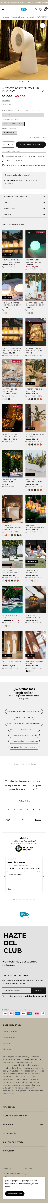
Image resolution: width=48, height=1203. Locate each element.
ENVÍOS (6, 202)
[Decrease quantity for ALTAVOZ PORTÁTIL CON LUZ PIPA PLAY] (4, 144)
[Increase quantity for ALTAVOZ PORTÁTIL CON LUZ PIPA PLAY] (13, 144)
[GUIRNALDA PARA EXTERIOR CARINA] (12, 418)
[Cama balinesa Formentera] (35, 554)
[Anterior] (4, 877)
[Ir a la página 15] (34, 899)
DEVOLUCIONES (9, 208)
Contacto (29, 1168)
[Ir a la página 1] (14, 899)
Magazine (7, 1049)
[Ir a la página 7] (23, 899)
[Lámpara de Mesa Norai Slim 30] (12, 373)
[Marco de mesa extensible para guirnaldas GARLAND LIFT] (12, 463)
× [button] (43, 1179)
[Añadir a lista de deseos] (43, 91)
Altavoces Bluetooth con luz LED (24, 17)
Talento (6, 1043)
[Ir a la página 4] (19, 899)
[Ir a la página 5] (20, 899)
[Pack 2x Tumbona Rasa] (12, 600)
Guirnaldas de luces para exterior (24, 747)
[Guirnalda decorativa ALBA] (35, 600)
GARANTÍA (7, 214)
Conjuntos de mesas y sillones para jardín (24, 723)
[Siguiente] (44, 877)
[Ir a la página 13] (31, 899)
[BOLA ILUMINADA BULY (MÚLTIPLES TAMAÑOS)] (12, 244)
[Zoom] (42, 25)
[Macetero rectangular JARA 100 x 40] (12, 554)
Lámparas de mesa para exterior (24, 735)
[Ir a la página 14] (33, 899)
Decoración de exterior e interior (24, 729)
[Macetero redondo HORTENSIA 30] (35, 373)
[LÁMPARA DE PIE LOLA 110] (12, 645)
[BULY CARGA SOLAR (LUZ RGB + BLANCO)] (35, 244)
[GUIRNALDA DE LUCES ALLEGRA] (35, 645)
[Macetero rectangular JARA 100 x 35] (35, 463)
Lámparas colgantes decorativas (24, 741)
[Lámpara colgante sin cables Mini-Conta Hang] (35, 287)
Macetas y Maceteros (24, 717)
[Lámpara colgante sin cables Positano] (35, 332)
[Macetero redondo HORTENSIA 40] (35, 418)
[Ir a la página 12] (30, 899)
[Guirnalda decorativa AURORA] (35, 509)
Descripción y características (15, 196)
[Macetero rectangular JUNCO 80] (12, 509)
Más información (14, 1193)
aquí (13, 180)
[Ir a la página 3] (17, 899)
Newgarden (6, 17)
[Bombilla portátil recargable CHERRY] (12, 287)
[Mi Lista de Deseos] (40, 9)
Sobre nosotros (10, 1031)
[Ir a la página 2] (16, 899)
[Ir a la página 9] (26, 899)
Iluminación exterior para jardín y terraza (24, 711)
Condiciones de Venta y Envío (13, 1175)
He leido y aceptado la (25, 996)
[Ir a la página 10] (27, 899)
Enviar (38, 990)
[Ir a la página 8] (24, 899)
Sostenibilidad (9, 1037)
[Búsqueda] (36, 9)
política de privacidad (35, 996)
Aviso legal (29, 1175)
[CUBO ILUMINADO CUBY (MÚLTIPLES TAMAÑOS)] (12, 332)
